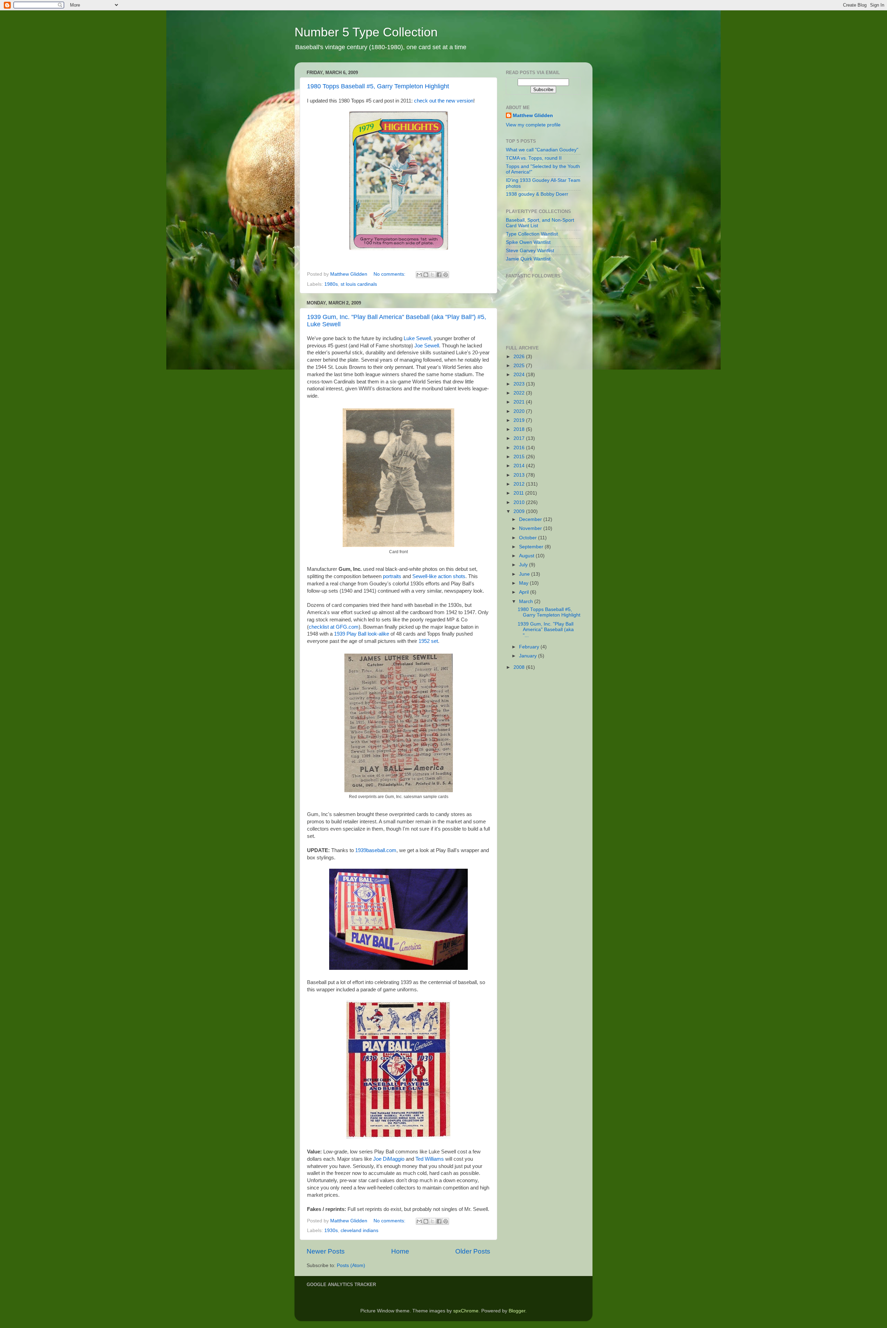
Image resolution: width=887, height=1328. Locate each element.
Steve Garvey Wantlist (530, 250)
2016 (519, 447)
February (530, 646)
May (524, 583)
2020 (519, 411)
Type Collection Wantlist (532, 234)
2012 (519, 484)
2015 (519, 456)
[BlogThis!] (425, 274)
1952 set (428, 641)
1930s (331, 1230)
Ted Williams (429, 1159)
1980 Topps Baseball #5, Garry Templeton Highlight (378, 86)
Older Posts (472, 1251)
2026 (519, 356)
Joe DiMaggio (388, 1159)
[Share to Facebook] (439, 274)
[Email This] (419, 274)
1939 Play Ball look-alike (361, 634)
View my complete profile (533, 124)
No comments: (390, 274)
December (531, 519)
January (528, 655)
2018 (519, 429)
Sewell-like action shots (438, 576)
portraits (392, 576)
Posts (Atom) (351, 1265)
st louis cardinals (359, 284)
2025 (519, 365)
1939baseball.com (375, 850)
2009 (519, 511)
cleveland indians (359, 1230)
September (532, 546)
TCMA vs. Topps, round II (534, 158)
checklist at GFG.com (334, 627)
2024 (519, 374)
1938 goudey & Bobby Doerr (537, 194)
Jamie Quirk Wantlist (528, 259)
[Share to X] (432, 274)
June (525, 574)
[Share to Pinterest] (445, 274)
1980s (331, 284)
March (526, 601)
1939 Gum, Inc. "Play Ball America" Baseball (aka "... (546, 629)
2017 (519, 438)
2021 (519, 402)
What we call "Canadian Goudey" (542, 149)
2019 (519, 420)
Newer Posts (326, 1251)
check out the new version (443, 101)
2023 (519, 384)
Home (400, 1251)
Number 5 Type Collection (366, 32)
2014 (519, 465)
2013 (519, 475)
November (531, 528)
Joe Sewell (426, 345)
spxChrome (465, 1310)
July (524, 564)
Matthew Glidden (533, 115)
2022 (519, 393)
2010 (519, 502)
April (524, 592)
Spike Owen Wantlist (528, 242)
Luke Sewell (417, 338)
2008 (519, 667)
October (528, 537)
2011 (519, 493)
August (527, 555)
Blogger (517, 1310)
